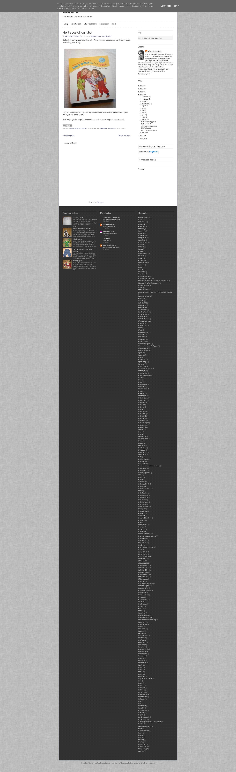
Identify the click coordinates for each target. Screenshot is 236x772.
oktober (144, 101)
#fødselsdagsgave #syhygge (147, 346)
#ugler (140, 715)
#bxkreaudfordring (144, 278)
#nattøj (140, 522)
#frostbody (141, 334)
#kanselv (141, 429)
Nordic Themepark (122, 763)
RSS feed (111, 128)
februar (144, 119)
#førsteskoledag (143, 350)
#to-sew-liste (142, 692)
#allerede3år (142, 222)
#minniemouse (143, 502)
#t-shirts (141, 685)
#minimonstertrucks (144, 488)
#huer (140, 382)
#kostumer (141, 445)
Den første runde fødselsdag (111, 220)
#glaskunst (142, 359)
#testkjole (141, 687)
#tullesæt (141, 699)
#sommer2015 (143, 649)
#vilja (140, 728)
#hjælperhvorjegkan (145, 375)
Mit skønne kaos (108, 232)
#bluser (140, 251)
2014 (141, 136)
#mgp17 (141, 479)
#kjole (140, 432)
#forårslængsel (143, 332)
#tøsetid (141, 708)
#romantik (141, 606)
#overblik (141, 581)
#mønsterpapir (143, 511)
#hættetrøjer (142, 396)
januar (144, 132)
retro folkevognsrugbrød (149, 130)
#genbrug (141, 355)
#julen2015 (142, 414)
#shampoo (141, 622)
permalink (103, 128)
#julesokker (142, 420)
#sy (139, 681)
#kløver (140, 443)
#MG (139, 475)
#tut (139, 701)
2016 (141, 91)
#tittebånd (141, 690)
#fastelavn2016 (143, 319)
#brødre (141, 265)
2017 (141, 88)
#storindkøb (142, 663)
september (145, 103)
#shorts (140, 626)
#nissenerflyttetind (144, 534)
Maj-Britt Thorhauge (73, 36)
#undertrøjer (142, 719)
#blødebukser (143, 253)
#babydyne (142, 231)
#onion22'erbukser (144, 556)
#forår (140, 330)
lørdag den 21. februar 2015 (100, 36)
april (143, 115)
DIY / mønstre (90, 23)
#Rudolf (141, 608)
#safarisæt (141, 613)
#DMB (140, 298)
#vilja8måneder (143, 730)
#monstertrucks (143, 506)
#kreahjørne (142, 452)
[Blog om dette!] (66, 125)
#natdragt (141, 515)
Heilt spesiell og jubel (148, 121)
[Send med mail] (64, 125)
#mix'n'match (142, 504)
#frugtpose (141, 339)
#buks (140, 267)
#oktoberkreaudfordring (146, 547)
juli (143, 108)
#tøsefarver (142, 706)
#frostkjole (141, 337)
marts (143, 117)
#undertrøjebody (143, 717)
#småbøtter (142, 638)
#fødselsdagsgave (144, 343)
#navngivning (142, 525)
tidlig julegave (77, 239)
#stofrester (141, 660)
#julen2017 (142, 418)
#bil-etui (141, 247)
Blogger (100, 202)
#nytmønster (142, 540)
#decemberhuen (143, 290)
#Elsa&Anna (142, 310)
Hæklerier (104, 23)
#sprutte (141, 658)
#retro (140, 601)
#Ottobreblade (143, 579)
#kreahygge (142, 454)
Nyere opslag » (124, 135)
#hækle (140, 391)
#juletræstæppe (143, 423)
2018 (141, 85)
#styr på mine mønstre (145, 678)
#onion (140, 549)
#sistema (141, 631)
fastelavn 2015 (146, 124)
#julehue (141, 407)
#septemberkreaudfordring (147, 620)
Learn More (166, 6)
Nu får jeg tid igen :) (109, 226)
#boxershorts (142, 263)
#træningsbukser (144, 694)
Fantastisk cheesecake (110, 233)
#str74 (140, 672)
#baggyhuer (142, 238)
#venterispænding (144, 726)
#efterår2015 (142, 303)
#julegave (141, 405)
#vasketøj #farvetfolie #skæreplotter (150, 721)
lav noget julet (77, 261)
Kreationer (76, 23)
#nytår (140, 545)
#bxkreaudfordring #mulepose (148, 283)
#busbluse (141, 274)
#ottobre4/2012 (143, 567)
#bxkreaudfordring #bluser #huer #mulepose (153, 281)
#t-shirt (140, 683)
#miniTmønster (143, 495)
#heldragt (141, 371)
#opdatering (142, 558)
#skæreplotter (143, 635)
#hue (140, 380)
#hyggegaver (142, 384)
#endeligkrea (142, 314)
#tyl (139, 703)
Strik (114, 23)
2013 (141, 139)
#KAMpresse (142, 427)
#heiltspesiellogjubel (78, 128)
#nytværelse (142, 543)
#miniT (140, 491)
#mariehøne (142, 470)
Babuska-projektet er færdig (111, 247)
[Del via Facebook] (71, 125)
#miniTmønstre (143, 497)
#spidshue (141, 656)
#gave (140, 352)
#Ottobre (141, 561)
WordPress (100, 763)
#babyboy (141, 229)
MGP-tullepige (146, 128)
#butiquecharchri (144, 276)
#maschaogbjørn (144, 472)
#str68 (140, 669)
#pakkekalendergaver (145, 583)
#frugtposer (142, 341)
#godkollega (142, 362)
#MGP (140, 477)
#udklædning (142, 710)
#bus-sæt (141, 272)
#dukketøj (141, 300)
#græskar (141, 364)
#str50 (140, 665)
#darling (141, 287)
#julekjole (141, 409)
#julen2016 (142, 416)
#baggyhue (142, 235)
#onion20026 (142, 554)
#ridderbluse (142, 604)
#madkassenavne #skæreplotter (149, 466)
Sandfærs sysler (108, 224)
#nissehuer (142, 531)
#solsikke (141, 647)
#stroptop (141, 676)
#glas (140, 357)
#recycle (141, 597)
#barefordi (141, 240)
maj (143, 112)
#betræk (141, 244)
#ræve (140, 611)
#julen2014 (142, 411)
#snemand (141, 642)
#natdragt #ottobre (144, 518)
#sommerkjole (143, 651)
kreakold (141, 742)
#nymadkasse (143, 538)
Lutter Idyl (106, 239)
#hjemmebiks (142, 373)
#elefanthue (142, 305)
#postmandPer (143, 588)
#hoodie (141, 377)
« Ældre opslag (68, 135)
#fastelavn (141, 316)
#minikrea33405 (143, 484)
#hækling (141, 393)
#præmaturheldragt (144, 590)
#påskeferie (142, 592)
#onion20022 (142, 552)
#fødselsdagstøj (143, 348)
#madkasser (142, 468)
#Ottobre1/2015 (143, 563)
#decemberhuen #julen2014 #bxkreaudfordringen (155, 292)
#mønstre (141, 513)
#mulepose (142, 509)
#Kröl (140, 457)
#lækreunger (142, 463)
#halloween (142, 366)
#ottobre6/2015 (143, 577)
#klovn (140, 441)
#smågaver (142, 640)
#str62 (140, 667)
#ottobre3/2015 (143, 565)
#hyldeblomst (142, 389)
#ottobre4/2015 (143, 570)
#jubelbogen (142, 402)
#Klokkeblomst (143, 439)
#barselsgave (142, 242)
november (145, 99)
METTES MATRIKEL (110, 245)
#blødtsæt (141, 256)
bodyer (140, 733)
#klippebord (142, 436)
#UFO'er (141, 712)
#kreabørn (141, 450)
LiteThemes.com (147, 763)
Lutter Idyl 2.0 (107, 240)
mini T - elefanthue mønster (82, 229)
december (145, 97)
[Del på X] (68, 125)
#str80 (140, 674)
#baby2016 (142, 226)
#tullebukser (142, 697)
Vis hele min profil (144, 74)
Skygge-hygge (143, 749)
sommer (141, 751)
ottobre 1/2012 (143, 746)
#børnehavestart (143, 285)
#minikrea (141, 481)
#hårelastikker (143, 398)
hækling (141, 740)
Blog (66, 23)
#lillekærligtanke (143, 459)
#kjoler (140, 434)
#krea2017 (142, 448)
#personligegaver (144, 586)
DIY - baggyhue (78, 217)
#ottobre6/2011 (143, 574)
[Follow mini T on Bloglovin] (148, 153)
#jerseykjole (142, 400)
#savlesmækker (143, 615)
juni (143, 110)
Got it (176, 6)
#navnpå (141, 527)
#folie (140, 328)
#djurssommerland (144, 296)
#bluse (140, 249)
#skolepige (142, 633)
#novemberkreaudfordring (147, 536)
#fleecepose (142, 325)
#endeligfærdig (143, 312)
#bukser (141, 269)
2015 (141, 94)
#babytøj (141, 233)
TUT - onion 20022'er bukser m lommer (83, 250)
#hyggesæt (142, 386)
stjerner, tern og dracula (149, 126)
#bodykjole (142, 260)
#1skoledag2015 (144, 217)
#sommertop (142, 654)
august (144, 106)
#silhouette (142, 629)
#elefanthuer (142, 307)
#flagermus (142, 323)
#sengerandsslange (145, 617)
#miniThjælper (143, 493)
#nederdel (141, 529)
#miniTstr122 (142, 500)
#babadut (141, 224)
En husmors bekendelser (111, 218)
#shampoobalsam (144, 624)
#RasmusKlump (143, 595)
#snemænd (142, 645)
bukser (140, 735)
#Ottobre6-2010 (143, 572)
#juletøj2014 (142, 425)
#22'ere (140, 219)
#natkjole (141, 520)
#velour (140, 724)
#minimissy (142, 486)
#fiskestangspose (144, 321)
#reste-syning (142, 599)
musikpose (142, 744)
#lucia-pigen (142, 461)
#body (140, 258)
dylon (140, 737)
